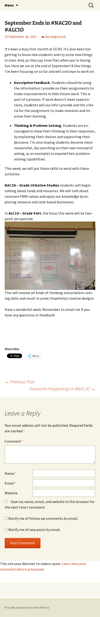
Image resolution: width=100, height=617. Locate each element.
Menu (9, 5)
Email (10, 483)
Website (11, 493)
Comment (14, 441)
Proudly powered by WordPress (27, 607)
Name (11, 473)
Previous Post (20, 382)
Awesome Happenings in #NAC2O (62, 389)
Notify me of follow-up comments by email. (43, 518)
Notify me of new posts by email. (34, 529)
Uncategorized (55, 37)
